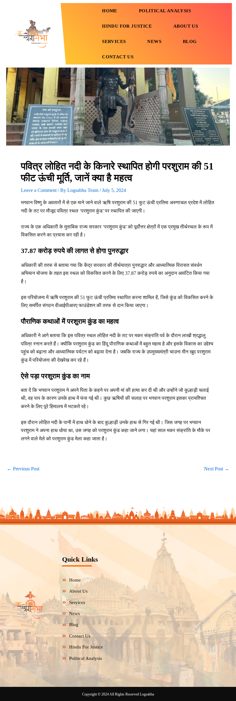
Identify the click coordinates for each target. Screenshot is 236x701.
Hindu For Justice (127, 26)
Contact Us (117, 56)
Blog (190, 41)
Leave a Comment (39, 190)
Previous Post (23, 468)
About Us (185, 26)
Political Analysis (165, 10)
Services (114, 41)
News (154, 41)
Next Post (216, 468)
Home (109, 10)
